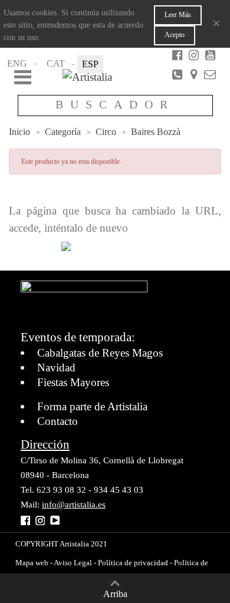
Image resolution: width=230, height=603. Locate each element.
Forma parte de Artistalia (92, 406)
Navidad (56, 367)
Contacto (57, 421)
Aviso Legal (72, 562)
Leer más (178, 15)
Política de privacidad (133, 562)
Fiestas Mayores (73, 382)
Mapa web (31, 562)
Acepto (175, 35)
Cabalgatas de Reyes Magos (100, 353)
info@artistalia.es (74, 504)
